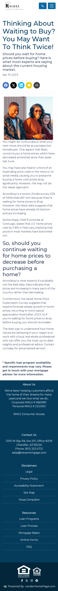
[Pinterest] (36, 580)
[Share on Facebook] (6, 85)
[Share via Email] (29, 85)
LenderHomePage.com (40, 586)
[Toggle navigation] (52, 6)
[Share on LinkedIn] (21, 85)
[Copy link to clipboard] (37, 85)
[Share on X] (13, 85)
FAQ (29, 546)
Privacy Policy (29, 478)
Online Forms (29, 539)
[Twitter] (26, 580)
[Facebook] (22, 580)
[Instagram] (32, 580)
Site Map (29, 492)
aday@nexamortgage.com (29, 452)
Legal (29, 471)
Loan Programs (29, 518)
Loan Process (29, 525)
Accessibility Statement (29, 485)
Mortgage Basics (29, 532)
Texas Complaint (29, 499)
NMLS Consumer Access (29, 414)
